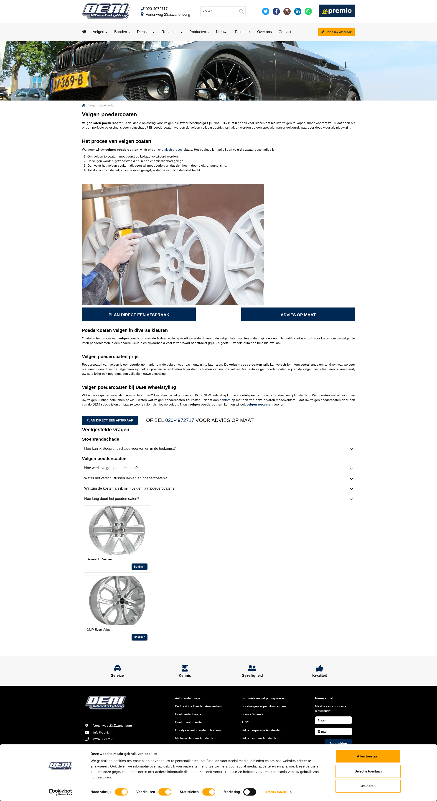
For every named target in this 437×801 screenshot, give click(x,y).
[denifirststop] (265, 11)
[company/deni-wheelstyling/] (297, 11)
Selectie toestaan (368, 771)
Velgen (98, 32)
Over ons (264, 32)
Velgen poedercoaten (102, 105)
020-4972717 (157, 9)
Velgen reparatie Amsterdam (261, 730)
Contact (285, 32)
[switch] (164, 792)
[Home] (83, 105)
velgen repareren (259, 404)
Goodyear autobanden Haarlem (198, 730)
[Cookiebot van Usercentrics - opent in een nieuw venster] (60, 792)
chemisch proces (170, 149)
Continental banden (189, 714)
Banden (120, 32)
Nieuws (222, 32)
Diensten (144, 32)
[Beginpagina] (84, 32)
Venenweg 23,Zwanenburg (168, 14)
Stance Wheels (252, 714)
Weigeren (368, 786)
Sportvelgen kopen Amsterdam (263, 706)
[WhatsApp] (308, 11)
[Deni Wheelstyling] (106, 11)
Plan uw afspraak (339, 32)
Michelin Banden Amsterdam (195, 738)
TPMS (245, 722)
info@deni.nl (102, 732)
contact (225, 400)
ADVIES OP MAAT (298, 315)
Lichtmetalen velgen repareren (263, 698)
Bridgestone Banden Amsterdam (198, 706)
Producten (197, 32)
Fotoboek (242, 32)
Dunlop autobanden (189, 722)
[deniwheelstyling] (276, 11)
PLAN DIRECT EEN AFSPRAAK (139, 315)
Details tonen (275, 792)
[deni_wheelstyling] (287, 11)
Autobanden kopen (188, 698)
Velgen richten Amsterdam (260, 738)
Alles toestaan (368, 756)
